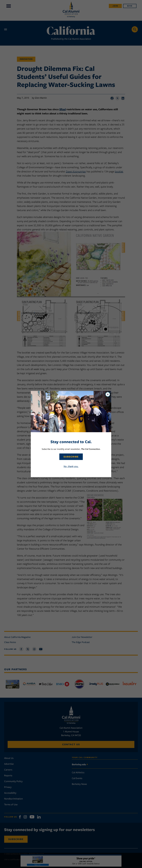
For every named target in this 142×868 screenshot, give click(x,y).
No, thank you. (71, 466)
